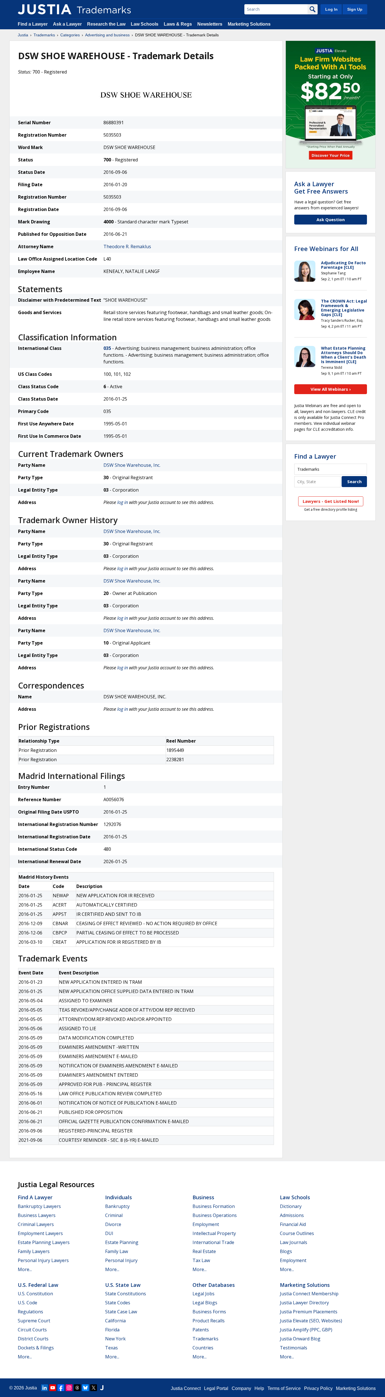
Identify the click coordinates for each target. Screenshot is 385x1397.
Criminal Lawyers (36, 1224)
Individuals (118, 1197)
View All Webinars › (331, 389)
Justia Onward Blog (300, 1339)
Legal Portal (216, 1388)
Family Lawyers (34, 1251)
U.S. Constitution (35, 1294)
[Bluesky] (85, 1387)
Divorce (113, 1224)
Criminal (114, 1215)
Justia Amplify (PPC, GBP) (306, 1330)
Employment (206, 1224)
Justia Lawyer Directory (304, 1303)
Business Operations (215, 1215)
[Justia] (44, 9)
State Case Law (121, 1312)
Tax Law (201, 1260)
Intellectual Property (214, 1233)
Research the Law (106, 24)
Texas (111, 1348)
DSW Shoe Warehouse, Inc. (131, 465)
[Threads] (77, 1387)
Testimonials (293, 1348)
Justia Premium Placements (308, 1312)
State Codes (117, 1303)
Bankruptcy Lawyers (39, 1206)
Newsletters (209, 24)
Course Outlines (297, 1233)
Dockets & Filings (36, 1348)
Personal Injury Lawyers (43, 1260)
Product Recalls (209, 1321)
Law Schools (144, 24)
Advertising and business (107, 35)
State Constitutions (125, 1294)
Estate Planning (121, 1242)
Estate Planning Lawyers (44, 1242)
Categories (70, 35)
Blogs (286, 1251)
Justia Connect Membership (309, 1294)
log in (122, 502)
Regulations (30, 1312)
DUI (109, 1233)
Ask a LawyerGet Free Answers (321, 187)
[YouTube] (52, 1387)
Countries (203, 1348)
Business (203, 1197)
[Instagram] (69, 1387)
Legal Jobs (203, 1294)
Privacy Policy (318, 1388)
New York (115, 1339)
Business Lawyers (37, 1215)
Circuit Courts (32, 1330)
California (115, 1321)
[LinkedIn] (44, 1387)
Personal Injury (121, 1260)
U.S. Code (27, 1303)
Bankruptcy (117, 1206)
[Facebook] (60, 1387)
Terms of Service (284, 1388)
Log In (331, 9)
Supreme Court (34, 1321)
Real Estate (204, 1251)
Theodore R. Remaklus (127, 246)
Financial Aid (293, 1224)
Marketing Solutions (249, 24)
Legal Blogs (205, 1303)
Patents (201, 1330)
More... (25, 1269)
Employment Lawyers (40, 1233)
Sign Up (354, 9)
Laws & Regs (178, 24)
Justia (23, 35)
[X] (93, 1387)
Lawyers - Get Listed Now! (331, 501)
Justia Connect (186, 1388)
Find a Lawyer (33, 24)
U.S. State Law (123, 1284)
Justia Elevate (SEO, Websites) (311, 1321)
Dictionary (291, 1206)
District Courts (33, 1339)
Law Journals (293, 1242)
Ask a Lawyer (67, 24)
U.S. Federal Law (38, 1284)
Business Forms (209, 1312)
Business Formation (214, 1206)
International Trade (213, 1242)
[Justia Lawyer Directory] (101, 1387)
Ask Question (331, 219)
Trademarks (44, 35)
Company (241, 1388)
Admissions (292, 1215)
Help (259, 1388)
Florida (112, 1330)
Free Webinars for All (326, 248)
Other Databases (214, 1284)
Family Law (116, 1251)
